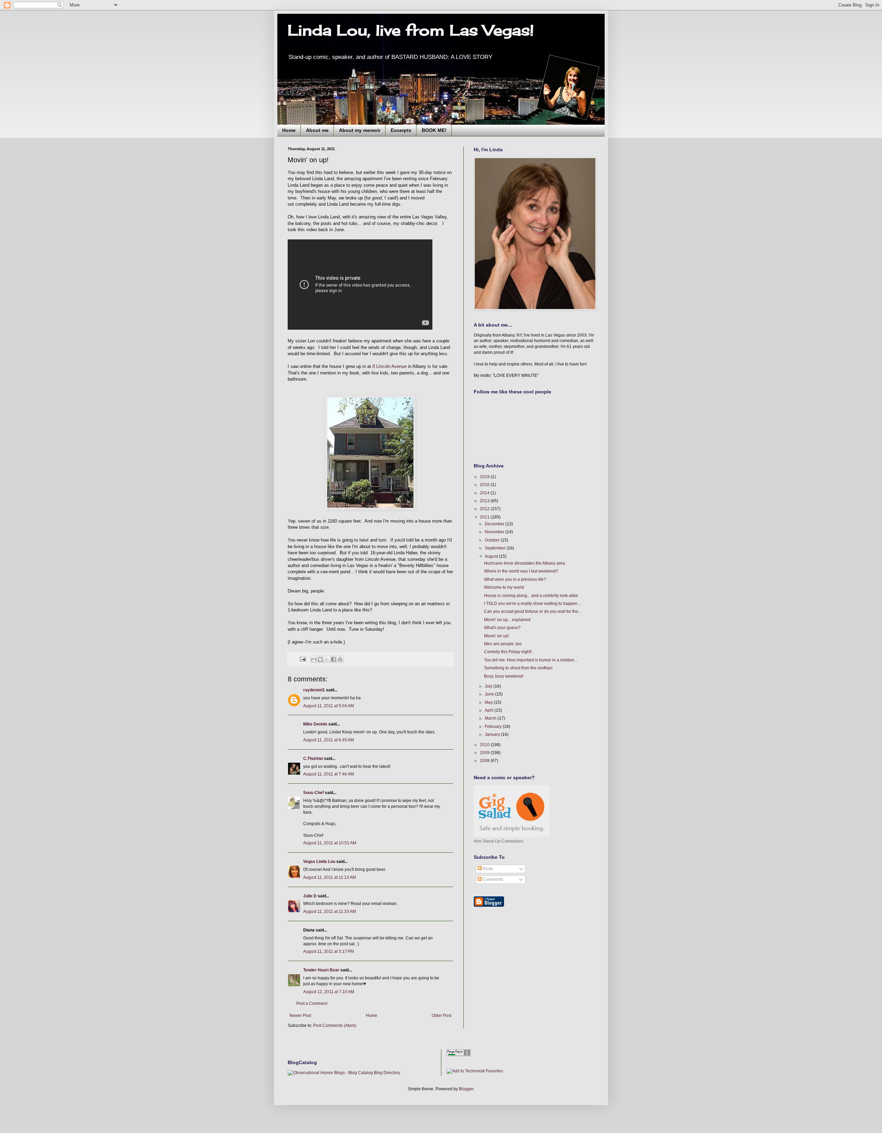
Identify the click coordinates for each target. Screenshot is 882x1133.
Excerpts (401, 130)
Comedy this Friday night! (508, 651)
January (493, 734)
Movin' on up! (496, 636)
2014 (485, 493)
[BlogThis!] (320, 659)
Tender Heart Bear (321, 970)
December (495, 524)
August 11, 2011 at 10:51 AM (329, 843)
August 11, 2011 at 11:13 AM (329, 877)
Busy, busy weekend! (503, 676)
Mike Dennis (315, 724)
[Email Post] (302, 659)
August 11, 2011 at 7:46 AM (328, 774)
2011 (485, 517)
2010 (485, 744)
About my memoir (359, 130)
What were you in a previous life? (515, 579)
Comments (492, 879)
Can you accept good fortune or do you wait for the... (532, 611)
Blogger (466, 1088)
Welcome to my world (504, 587)
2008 (485, 760)
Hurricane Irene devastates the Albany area (524, 563)
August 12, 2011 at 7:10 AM (328, 991)
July (489, 686)
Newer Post (300, 1015)
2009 (485, 752)
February (494, 726)
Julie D (310, 896)
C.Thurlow (313, 758)
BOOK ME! (434, 130)
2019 (485, 476)
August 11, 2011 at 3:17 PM (328, 951)
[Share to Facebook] (333, 659)
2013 (485, 500)
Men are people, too (503, 643)
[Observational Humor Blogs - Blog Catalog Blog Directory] (344, 1072)
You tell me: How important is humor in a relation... (530, 660)
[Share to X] (327, 659)
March (491, 718)
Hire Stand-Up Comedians (498, 841)
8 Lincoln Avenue (389, 366)
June (490, 694)
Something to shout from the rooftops (518, 668)
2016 (485, 484)
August (492, 556)
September (495, 548)
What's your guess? (502, 627)
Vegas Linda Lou (319, 861)
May (489, 702)
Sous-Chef (313, 792)
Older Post (441, 1015)
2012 (485, 508)
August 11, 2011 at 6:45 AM (328, 740)
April (489, 710)
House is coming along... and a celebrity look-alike (531, 595)
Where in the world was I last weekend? (521, 571)
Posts (487, 868)
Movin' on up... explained (507, 619)
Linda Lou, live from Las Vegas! (411, 30)
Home (289, 130)
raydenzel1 (314, 690)
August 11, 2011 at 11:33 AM (329, 911)
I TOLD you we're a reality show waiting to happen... (532, 603)
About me (317, 130)
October (493, 540)
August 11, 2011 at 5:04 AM (328, 705)
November (495, 531)
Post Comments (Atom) (334, 1025)
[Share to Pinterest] (340, 659)
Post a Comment (311, 1003)
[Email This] (313, 659)
